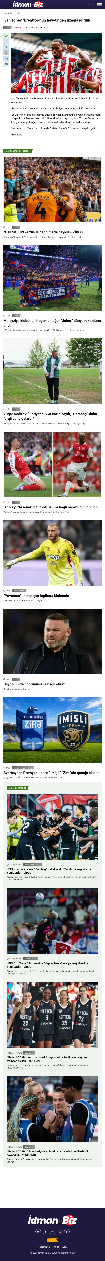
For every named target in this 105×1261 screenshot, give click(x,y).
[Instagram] (60, 1232)
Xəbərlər (18, 28)
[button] (6, 35)
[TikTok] (67, 1232)
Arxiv (64, 1247)
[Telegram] (52, 1232)
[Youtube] (38, 1232)
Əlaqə (56, 1247)
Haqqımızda (44, 1247)
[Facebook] (45, 1232)
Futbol (7, 28)
